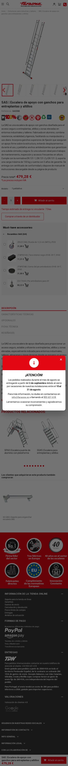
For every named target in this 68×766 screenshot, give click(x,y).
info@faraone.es (20, 397)
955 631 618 (49, 397)
